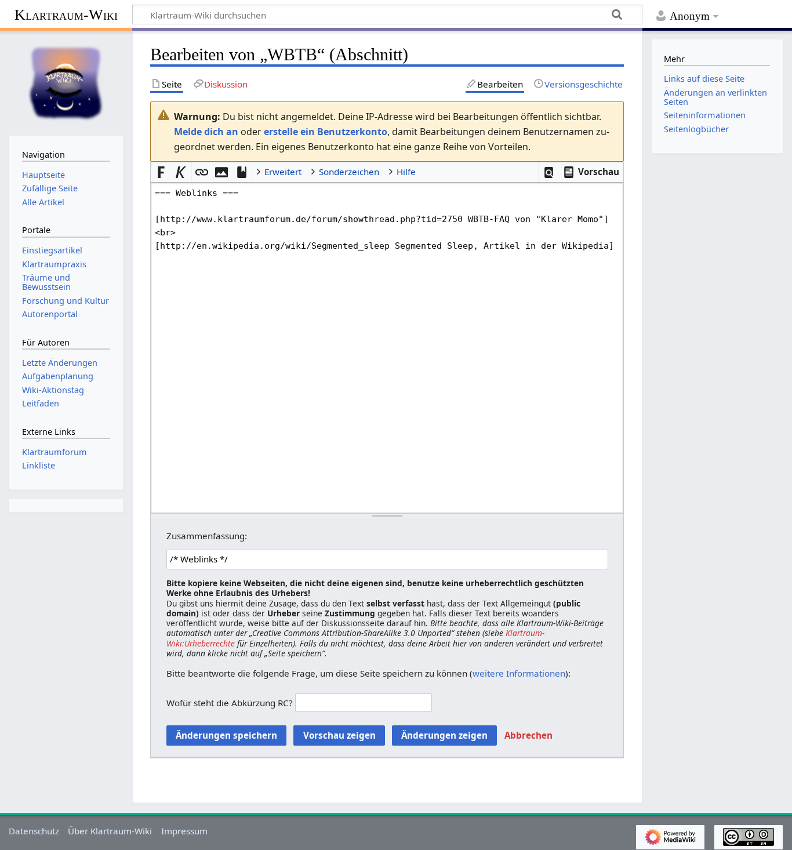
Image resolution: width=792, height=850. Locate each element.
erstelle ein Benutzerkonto (325, 131)
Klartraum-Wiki (66, 14)
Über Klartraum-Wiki (110, 831)
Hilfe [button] (406, 171)
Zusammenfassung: (206, 536)
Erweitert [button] (282, 171)
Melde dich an (206, 131)
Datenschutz (34, 831)
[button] (549, 172)
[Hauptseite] (66, 81)
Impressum (184, 831)
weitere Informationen (519, 673)
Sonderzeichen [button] (349, 171)
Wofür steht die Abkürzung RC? (229, 703)
